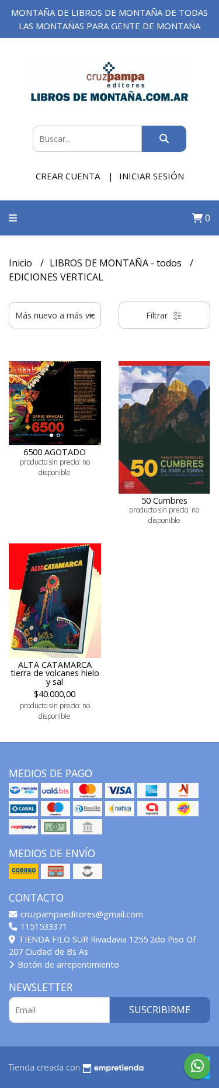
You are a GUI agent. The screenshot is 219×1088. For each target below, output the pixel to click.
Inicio (21, 263)
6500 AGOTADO (54, 452)
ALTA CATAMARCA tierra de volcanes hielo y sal (55, 673)
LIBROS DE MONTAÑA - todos (117, 263)
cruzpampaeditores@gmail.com (80, 914)
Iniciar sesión (151, 176)
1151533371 (42, 926)
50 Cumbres (164, 500)
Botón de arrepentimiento (67, 964)
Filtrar (158, 315)
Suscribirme (159, 1009)
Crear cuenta (68, 176)
